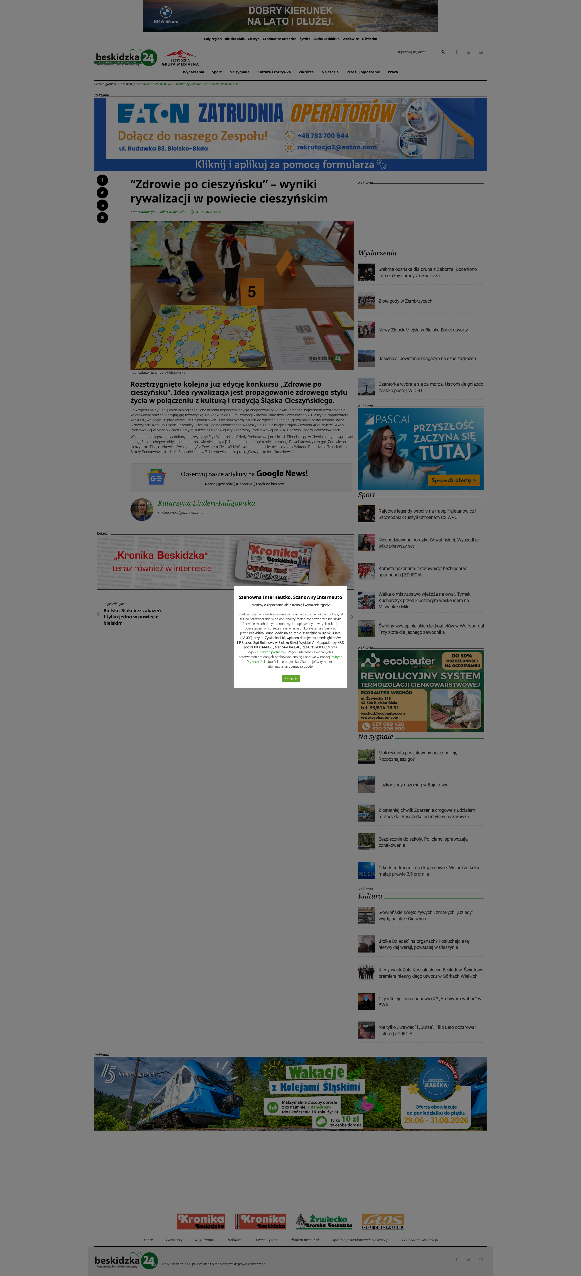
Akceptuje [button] (291, 678)
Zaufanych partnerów (270, 652)
